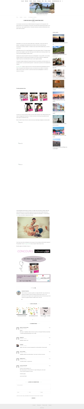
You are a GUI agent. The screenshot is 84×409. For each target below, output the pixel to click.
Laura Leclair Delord (23, 365)
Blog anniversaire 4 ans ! (33, 315)
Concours (25, 17)
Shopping (21, 17)
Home (17, 17)
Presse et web (44, 405)
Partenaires (39, 405)
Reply (50, 327)
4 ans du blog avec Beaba (21, 315)
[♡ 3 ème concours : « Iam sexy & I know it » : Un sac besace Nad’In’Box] (45, 311)
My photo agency (19, 66)
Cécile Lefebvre (22, 351)
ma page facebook (27, 243)
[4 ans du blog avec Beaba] (21, 311)
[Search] (62, 1)
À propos (34, 405)
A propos (50, 405)
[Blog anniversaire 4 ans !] (33, 311)
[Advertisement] (33, 36)
